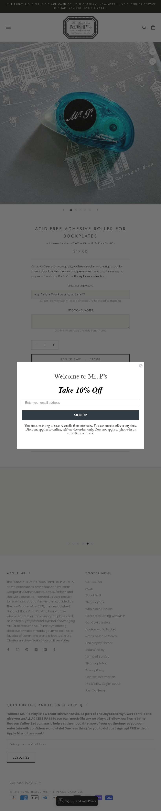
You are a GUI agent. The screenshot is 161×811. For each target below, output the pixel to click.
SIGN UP (80, 415)
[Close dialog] (141, 366)
